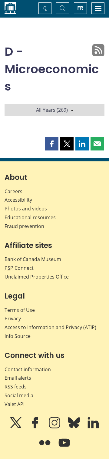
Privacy (13, 318)
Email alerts (18, 378)
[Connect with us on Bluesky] (74, 427)
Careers (13, 191)
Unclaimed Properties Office (37, 276)
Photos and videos (26, 208)
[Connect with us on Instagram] (55, 427)
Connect (19, 268)
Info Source (18, 336)
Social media (19, 395)
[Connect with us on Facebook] (35, 427)
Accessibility (18, 199)
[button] (51, 143)
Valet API (15, 404)
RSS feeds (16, 386)
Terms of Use (20, 310)
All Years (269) (52, 110)
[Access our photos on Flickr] (45, 447)
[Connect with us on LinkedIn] (93, 427)
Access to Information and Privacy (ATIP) (50, 327)
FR (80, 8)
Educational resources (30, 217)
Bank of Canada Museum (33, 259)
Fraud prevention (24, 226)
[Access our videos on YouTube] (64, 447)
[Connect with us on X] (16, 427)
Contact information (28, 369)
